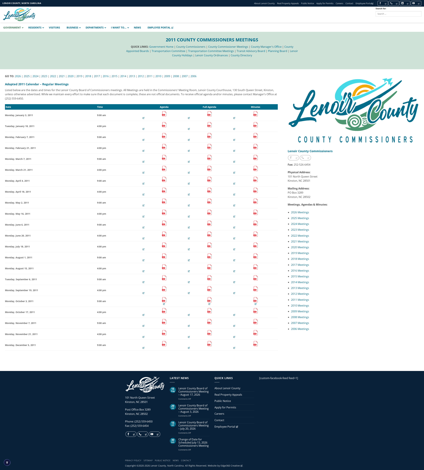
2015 (114, 76)
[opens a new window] (164, 115)
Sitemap (148, 460)
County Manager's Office (266, 47)
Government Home (161, 47)
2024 (35, 76)
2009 (167, 76)
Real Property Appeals (288, 3)
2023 (44, 76)
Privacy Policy (133, 460)
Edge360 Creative (230, 465)
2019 (79, 76)
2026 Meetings (300, 212)
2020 (71, 76)
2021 (62, 76)
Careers (339, 3)
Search (382, 19)
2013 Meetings (300, 288)
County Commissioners (190, 47)
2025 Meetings (300, 218)
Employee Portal (364, 3)
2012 (141, 76)
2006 (193, 76)
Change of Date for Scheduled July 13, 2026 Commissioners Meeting (193, 442)
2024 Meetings (300, 224)
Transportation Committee (168, 51)
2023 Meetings (300, 230)
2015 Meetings (300, 276)
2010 (158, 76)
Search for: (381, 8)
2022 (53, 76)
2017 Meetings (300, 265)
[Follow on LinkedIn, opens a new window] (405, 3)
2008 (176, 76)
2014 (123, 76)
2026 (18, 76)
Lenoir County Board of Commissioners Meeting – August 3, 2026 (193, 409)
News (176, 460)
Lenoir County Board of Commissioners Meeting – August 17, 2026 (193, 391)
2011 (150, 76)
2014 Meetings (300, 282)
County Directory (241, 55)
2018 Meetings (300, 259)
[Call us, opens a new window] (394, 3)
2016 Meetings (300, 270)
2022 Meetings (300, 235)
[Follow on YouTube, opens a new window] (416, 3)
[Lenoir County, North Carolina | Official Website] (19, 15)
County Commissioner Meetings (228, 47)
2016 (106, 76)
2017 (97, 76)
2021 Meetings (300, 241)
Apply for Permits (324, 3)
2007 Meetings (300, 323)
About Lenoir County (264, 3)
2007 (185, 76)
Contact (349, 3)
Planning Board (277, 51)
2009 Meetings (300, 311)
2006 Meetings (300, 329)
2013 (132, 76)
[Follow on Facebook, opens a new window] (382, 3)
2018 (88, 76)
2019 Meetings (300, 253)
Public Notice (307, 3)
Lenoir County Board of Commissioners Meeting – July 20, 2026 (193, 425)
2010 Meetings (300, 305)
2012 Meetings (300, 294)
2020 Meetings (300, 247)
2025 (27, 76)
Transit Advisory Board (251, 51)
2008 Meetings (300, 317)
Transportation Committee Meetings (211, 51)
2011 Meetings (300, 300)
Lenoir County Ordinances (211, 55)
